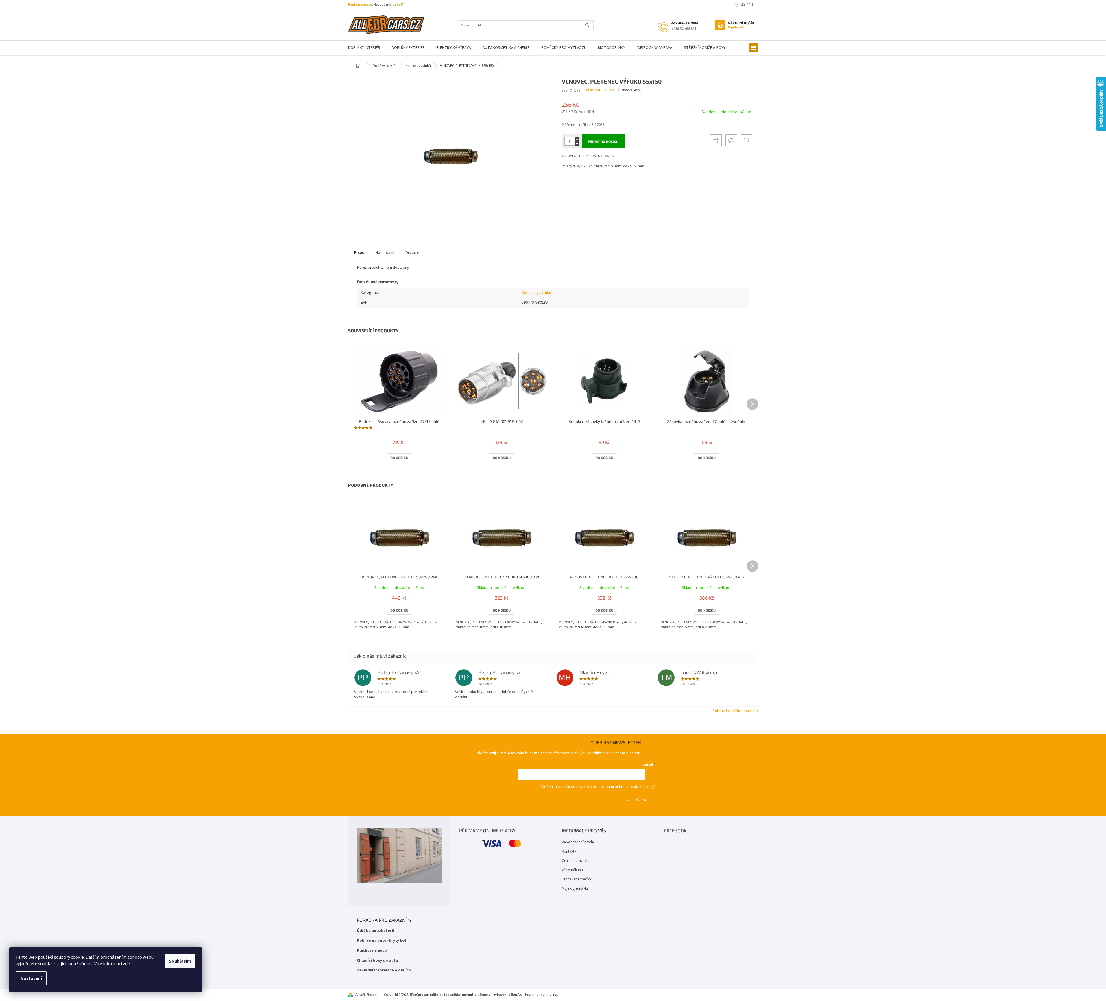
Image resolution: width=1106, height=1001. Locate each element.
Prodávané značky (576, 879)
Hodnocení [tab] (385, 253)
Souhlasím (180, 961)
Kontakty (569, 851)
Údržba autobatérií (375, 931)
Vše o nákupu (572, 870)
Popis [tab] (359, 253)
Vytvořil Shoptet (366, 994)
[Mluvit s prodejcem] (731, 140)
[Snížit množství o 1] (577, 143)
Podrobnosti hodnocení (599, 90)
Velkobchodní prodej (578, 842)
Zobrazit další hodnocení (733, 711)
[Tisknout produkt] (716, 140)
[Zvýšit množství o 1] (577, 139)
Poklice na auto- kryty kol (381, 940)
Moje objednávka (575, 888)
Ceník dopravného (576, 860)
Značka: (632, 90)
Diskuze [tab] (412, 253)
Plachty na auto (372, 950)
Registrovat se (360, 4)
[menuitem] (364, 48)
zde (126, 964)
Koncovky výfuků (536, 293)
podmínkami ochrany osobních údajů (624, 787)
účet (398, 4)
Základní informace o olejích (384, 970)
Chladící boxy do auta (377, 960)
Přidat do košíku (603, 141)
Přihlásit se (636, 800)
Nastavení (31, 978)
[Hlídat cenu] (746, 140)
